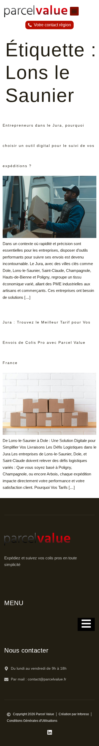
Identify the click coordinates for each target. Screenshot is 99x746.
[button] (74, 11)
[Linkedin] (49, 732)
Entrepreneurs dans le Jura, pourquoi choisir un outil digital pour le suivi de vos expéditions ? (49, 145)
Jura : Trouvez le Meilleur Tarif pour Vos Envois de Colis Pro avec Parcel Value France (47, 342)
